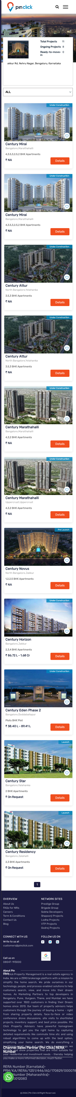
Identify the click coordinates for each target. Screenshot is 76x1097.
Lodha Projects (50, 919)
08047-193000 (12, 962)
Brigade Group (49, 907)
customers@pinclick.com (18, 945)
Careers (8, 911)
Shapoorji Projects (52, 915)
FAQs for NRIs (11, 907)
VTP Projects (49, 923)
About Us (8, 903)
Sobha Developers (52, 911)
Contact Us (9, 919)
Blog (5, 923)
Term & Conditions (14, 915)
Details (60, 161)
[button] (65, 7)
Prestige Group (50, 903)
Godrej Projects (50, 927)
